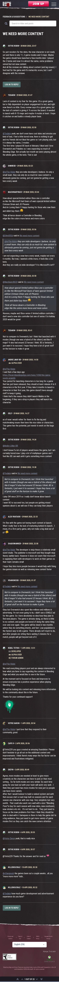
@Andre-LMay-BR (10, 445)
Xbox (49, 959)
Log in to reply (12, 84)
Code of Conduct (29, 937)
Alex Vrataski (14, 517)
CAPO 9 (11, 743)
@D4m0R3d (8, 235)
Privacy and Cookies (10, 937)
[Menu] (53, 4)
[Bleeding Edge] (7, 4)
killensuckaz (14, 867)
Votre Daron (13, 723)
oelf (10, 413)
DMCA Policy (37, 937)
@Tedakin (7, 133)
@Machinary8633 (10, 282)
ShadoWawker (14, 544)
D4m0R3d (12, 166)
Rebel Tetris (13, 648)
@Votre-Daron (9, 838)
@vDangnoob (8, 873)
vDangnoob (13, 580)
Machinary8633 (15, 192)
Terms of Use (20, 937)
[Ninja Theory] (49, 951)
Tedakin (11, 95)
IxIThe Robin (13, 46)
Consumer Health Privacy (48, 937)
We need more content (29, 235)
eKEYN (10, 770)
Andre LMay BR (14, 360)
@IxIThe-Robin (9, 172)
